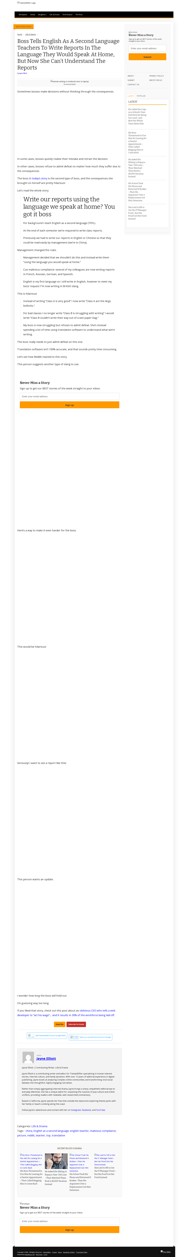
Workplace (23, 14)
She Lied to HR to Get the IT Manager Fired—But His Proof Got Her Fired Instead (137, 213)
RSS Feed (39, 1254)
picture (21, 1135)
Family (32, 14)
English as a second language (51, 1131)
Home (19, 34)
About (131, 76)
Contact (54, 1252)
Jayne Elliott (23, 73)
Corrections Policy (81, 1252)
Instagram (76, 1110)
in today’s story (38, 178)
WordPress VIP (30, 1254)
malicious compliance (103, 1131)
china (29, 1131)
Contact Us (133, 84)
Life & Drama (54, 14)
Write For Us (155, 80)
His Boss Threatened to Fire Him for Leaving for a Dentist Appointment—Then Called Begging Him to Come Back (31, 1177)
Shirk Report (67, 14)
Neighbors (42, 14)
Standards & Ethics (69, 1252)
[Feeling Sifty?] (166, 1252)
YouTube (100, 1110)
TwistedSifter (47, 1252)
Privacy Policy (156, 76)
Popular (141, 96)
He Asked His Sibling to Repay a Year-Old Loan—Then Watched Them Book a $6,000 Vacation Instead (56, 1177)
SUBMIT (131, 80)
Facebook (86, 1110)
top (48, 1135)
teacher (40, 1135)
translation (58, 1135)
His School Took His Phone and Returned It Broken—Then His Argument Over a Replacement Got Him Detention (137, 192)
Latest (131, 96)
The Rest (79, 14)
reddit (31, 1135)
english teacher (79, 1131)
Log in (45, 1254)
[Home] (26, 2)
